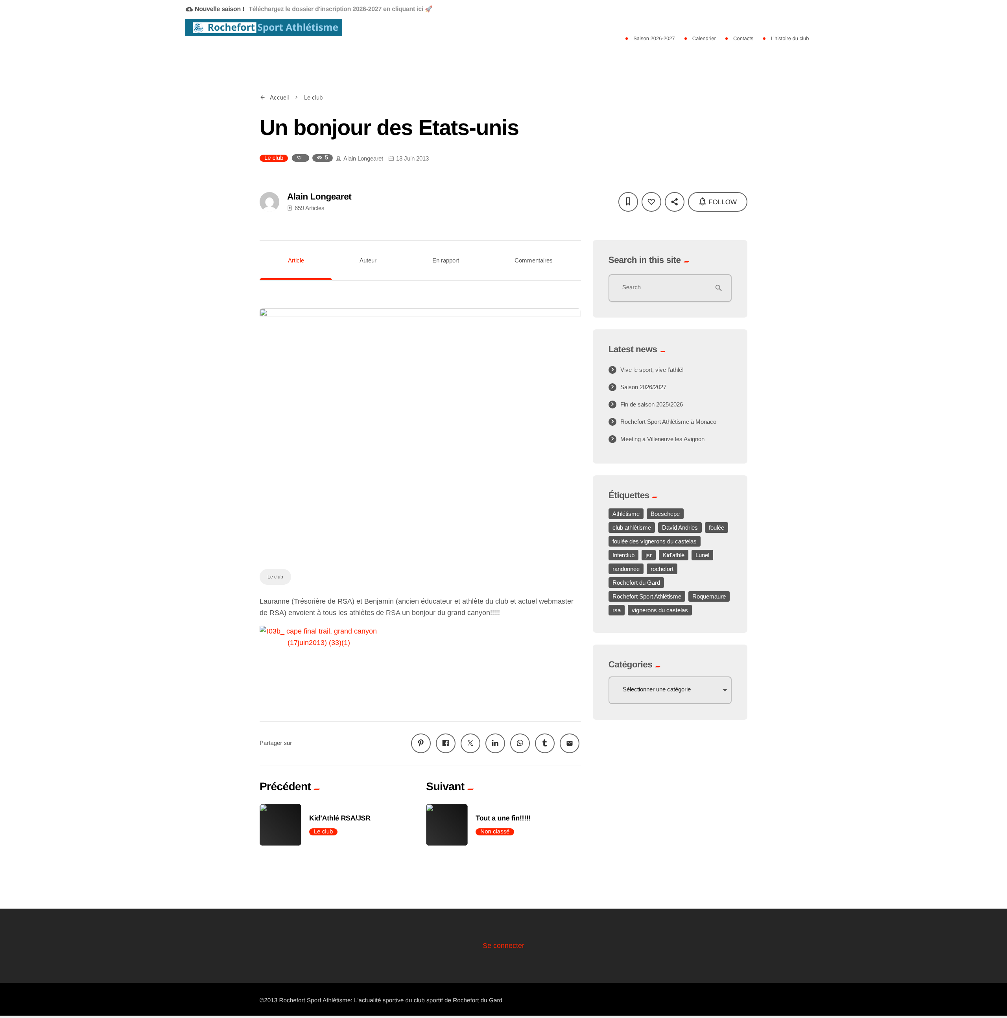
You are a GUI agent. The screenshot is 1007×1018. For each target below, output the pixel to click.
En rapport (445, 260)
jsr (649, 555)
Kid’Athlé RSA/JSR (340, 818)
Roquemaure (709, 596)
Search (631, 287)
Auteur (368, 260)
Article (296, 260)
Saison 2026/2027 (643, 387)
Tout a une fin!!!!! (503, 818)
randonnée (626, 568)
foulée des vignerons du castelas (654, 541)
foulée (716, 527)
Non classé (494, 831)
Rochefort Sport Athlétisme (646, 596)
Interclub (623, 555)
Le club (273, 158)
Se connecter (503, 946)
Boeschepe (665, 513)
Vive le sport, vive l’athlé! (652, 369)
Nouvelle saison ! (309, 9)
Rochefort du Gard (636, 582)
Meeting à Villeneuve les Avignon (662, 439)
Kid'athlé (673, 555)
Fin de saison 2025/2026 (651, 404)
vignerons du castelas (660, 610)
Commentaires (534, 260)
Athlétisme (626, 513)
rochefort (662, 568)
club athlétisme (631, 527)
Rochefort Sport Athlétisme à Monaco (668, 421)
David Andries (680, 527)
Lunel (702, 555)
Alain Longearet (363, 158)
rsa (616, 610)
